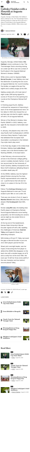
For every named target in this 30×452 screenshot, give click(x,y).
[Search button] (24, 2)
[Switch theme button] (28, 2)
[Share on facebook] (18, 34)
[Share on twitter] (21, 34)
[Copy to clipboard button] (27, 34)
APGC (13, 357)
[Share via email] (24, 34)
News (2, 6)
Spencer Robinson (10, 30)
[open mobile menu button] (2, 2)
